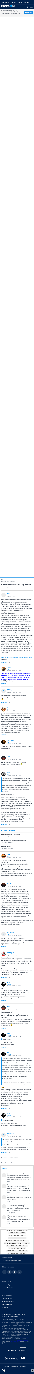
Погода (26, 2)
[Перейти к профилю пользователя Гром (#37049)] (3, 856)
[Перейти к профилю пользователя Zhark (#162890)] (3, 984)
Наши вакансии (7, 1304)
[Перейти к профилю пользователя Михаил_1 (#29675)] (3, 669)
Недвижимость (5, 2)
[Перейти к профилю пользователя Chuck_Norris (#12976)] (3, 742)
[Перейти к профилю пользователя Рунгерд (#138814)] (3, 709)
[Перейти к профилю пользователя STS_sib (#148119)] (3, 885)
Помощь (5, 1307)
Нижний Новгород (8, 1288)
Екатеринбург (6, 1285)
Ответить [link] (4, 662)
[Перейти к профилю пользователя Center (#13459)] (3, 758)
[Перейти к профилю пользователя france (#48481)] (3, 774)
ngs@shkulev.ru (24, 1337)
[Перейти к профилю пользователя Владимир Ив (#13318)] (3, 953)
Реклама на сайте (7, 1298)
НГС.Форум (4, 579)
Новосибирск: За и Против (8, 581)
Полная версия (7, 1257)
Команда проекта (8, 1301)
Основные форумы (13, 579)
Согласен (28, 13)
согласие (3, 15)
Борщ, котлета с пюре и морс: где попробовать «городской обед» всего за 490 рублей (19, 1197)
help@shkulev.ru (15, 1341)
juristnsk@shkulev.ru (22, 1340)
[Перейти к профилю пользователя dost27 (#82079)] (3, 1054)
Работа (14, 2)
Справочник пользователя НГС (12, 1260)
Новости (20, 2)
